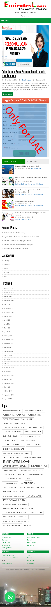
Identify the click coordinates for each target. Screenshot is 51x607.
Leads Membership (8, 555)
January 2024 (8, 308)
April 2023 (7, 332)
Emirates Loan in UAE (39, 466)
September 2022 (9, 351)
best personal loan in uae (17, 419)
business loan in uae (33, 432)
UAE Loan (27, 525)
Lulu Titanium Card (10, 487)
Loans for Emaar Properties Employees (16, 249)
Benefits (29, 540)
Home (17, 12)
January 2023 (8, 336)
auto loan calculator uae (14, 415)
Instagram (30, 560)
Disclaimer (42, 569)
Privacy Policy (34, 569)
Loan (29, 80)
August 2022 (8, 355)
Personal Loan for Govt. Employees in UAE (17, 241)
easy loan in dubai (11, 457)
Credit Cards (6, 542)
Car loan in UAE (10, 436)
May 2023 (7, 328)
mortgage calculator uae (14, 491)
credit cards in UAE (14, 449)
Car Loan (5, 540)
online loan (34, 496)
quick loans (22, 517)
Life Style (36, 184)
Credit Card (9, 440)
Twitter (29, 555)
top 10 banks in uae (12, 525)
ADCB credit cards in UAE (12, 411)
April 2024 (7, 304)
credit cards (33, 445)
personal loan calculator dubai (15, 504)
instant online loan (35, 474)
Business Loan (6, 545)
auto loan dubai (34, 415)
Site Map (26, 569)
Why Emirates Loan (33, 537)
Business (24, 184)
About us (24, 12)
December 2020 (9, 375)
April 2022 (7, 363)
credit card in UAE (13, 445)
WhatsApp (30, 563)
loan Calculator (10, 483)
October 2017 (8, 391)
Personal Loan (14, 500)
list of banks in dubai (13, 479)
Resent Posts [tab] (32, 161)
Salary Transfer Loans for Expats (15, 521)
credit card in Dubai (27, 440)
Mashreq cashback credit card (32, 487)
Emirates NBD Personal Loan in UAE (27, 166)
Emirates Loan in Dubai (15, 466)
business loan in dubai (12, 432)
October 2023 (8, 316)
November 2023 (9, 312)
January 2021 (8, 371)
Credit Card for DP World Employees (15, 233)
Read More (7, 94)
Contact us (32, 12)
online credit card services (13, 496)
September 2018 (9, 383)
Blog (3, 560)
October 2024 (8, 296)
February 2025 (8, 288)
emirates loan (17, 461)
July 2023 (7, 320)
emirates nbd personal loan (31, 470)
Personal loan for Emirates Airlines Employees (18, 245)
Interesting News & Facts (10, 558)
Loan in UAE (28, 483)
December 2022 (9, 340)
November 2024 (9, 292)
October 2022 (8, 348)
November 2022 (9, 344)
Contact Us (30, 545)
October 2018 (8, 379)
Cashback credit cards (30, 436)
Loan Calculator (7, 563)
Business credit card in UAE (14, 428)
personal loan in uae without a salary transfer (22, 513)
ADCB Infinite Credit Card (34, 411)
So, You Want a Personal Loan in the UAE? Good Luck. (21, 237)
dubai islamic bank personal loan (16, 453)
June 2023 (7, 324)
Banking (24, 80)
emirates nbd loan (9, 470)
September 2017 (9, 395)
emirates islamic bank (32, 457)
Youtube (30, 558)
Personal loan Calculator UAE (24, 201)
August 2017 (8, 399)
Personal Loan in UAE (18, 508)
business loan (35, 428)
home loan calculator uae (14, 474)
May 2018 (7, 387)
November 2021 (9, 367)
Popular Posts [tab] (10, 161)
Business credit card (14, 423)
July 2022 (7, 359)
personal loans (9, 517)
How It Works (31, 542)
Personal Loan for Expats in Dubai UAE (27, 190)
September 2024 (9, 300)
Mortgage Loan (7, 548)
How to (30, 184)
